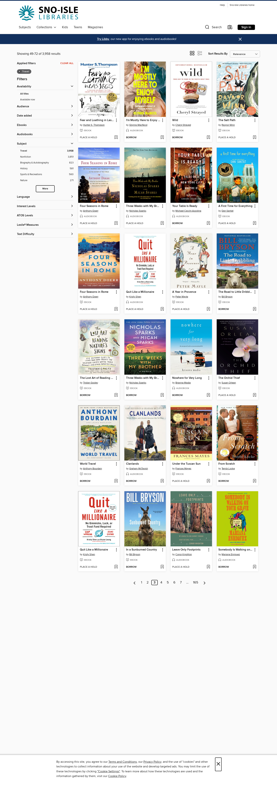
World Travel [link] (88, 464)
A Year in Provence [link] (184, 292)
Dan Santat (227, 210)
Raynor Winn (228, 125)
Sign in (246, 27)
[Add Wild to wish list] (208, 137)
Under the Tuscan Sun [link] (186, 464)
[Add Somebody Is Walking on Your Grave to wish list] (254, 567)
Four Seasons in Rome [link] (94, 206)
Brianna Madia (183, 382)
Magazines (95, 27)
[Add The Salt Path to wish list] (254, 137)
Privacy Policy (152, 762)
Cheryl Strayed (183, 125)
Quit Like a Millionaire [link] (140, 292)
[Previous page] (134, 582)
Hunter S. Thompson (94, 125)
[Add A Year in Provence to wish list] (208, 309)
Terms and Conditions (122, 762)
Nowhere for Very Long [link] (187, 378)
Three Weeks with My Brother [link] (143, 206)
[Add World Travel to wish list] (116, 481)
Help (222, 5)
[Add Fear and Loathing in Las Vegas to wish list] (116, 137)
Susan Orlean (229, 382)
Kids (65, 27)
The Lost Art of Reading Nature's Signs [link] (97, 378)
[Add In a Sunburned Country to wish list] (162, 567)
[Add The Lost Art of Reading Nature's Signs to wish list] (116, 395)
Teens (78, 27)
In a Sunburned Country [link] (141, 549)
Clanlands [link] (132, 464)
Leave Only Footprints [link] (186, 549)
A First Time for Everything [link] (235, 206)
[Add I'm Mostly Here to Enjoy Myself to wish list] (162, 137)
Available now (27, 99)
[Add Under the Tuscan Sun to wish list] (208, 481)
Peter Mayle (181, 296)
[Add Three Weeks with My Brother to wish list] (162, 223)
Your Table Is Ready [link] (184, 206)
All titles (24, 93)
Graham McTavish (138, 468)
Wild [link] (175, 120)
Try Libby (103, 39)
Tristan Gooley (90, 382)
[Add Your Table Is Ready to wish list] (208, 223)
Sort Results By (218, 54)
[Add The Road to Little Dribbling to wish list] (254, 309)
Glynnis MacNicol (138, 125)
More (45, 188)
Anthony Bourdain (92, 468)
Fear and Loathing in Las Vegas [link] (97, 120)
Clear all (66, 63)
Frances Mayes (183, 468)
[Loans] (230, 28)
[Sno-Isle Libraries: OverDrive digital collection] (48, 13)
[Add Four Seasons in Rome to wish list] (116, 223)
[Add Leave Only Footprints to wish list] (208, 567)
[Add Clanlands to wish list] (162, 481)
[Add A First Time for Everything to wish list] (254, 223)
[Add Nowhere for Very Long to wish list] (208, 395)
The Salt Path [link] (227, 120)
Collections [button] (45, 27)
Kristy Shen (135, 296)
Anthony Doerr (90, 210)
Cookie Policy (117, 776)
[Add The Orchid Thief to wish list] (254, 395)
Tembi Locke (228, 468)
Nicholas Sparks (137, 210)
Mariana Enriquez (231, 554)
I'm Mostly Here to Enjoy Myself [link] (143, 120)
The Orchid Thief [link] (229, 378)
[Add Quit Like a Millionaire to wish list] (162, 309)
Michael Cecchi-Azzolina (188, 210)
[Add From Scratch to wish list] (254, 481)
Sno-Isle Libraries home (242, 5)
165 (195, 582)
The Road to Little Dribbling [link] (235, 292)
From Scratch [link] (226, 464)
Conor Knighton (183, 554)
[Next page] (204, 582)
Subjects (25, 27)
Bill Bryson (227, 296)
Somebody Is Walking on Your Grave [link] (235, 549)
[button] (212, 28)
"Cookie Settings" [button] (108, 771)
